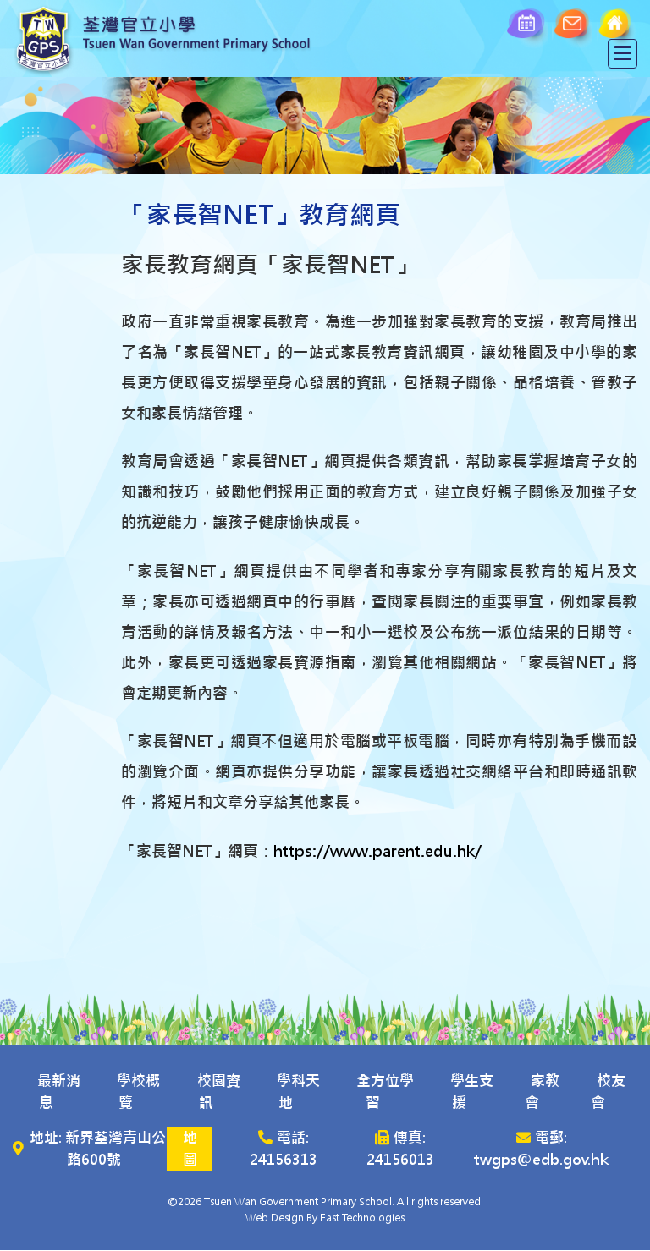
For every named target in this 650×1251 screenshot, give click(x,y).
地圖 (190, 1148)
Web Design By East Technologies (325, 1218)
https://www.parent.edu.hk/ (377, 851)
